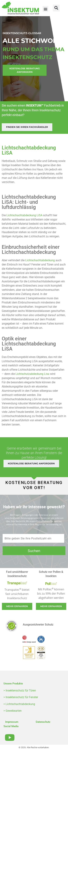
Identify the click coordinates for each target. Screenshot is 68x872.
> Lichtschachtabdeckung (19, 704)
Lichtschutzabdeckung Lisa (32, 374)
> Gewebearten (12, 710)
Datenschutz (43, 721)
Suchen (34, 551)
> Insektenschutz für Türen (19, 690)
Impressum (11, 721)
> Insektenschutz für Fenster (20, 697)
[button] (45, 9)
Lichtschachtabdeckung (40, 260)
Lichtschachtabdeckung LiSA (24, 215)
